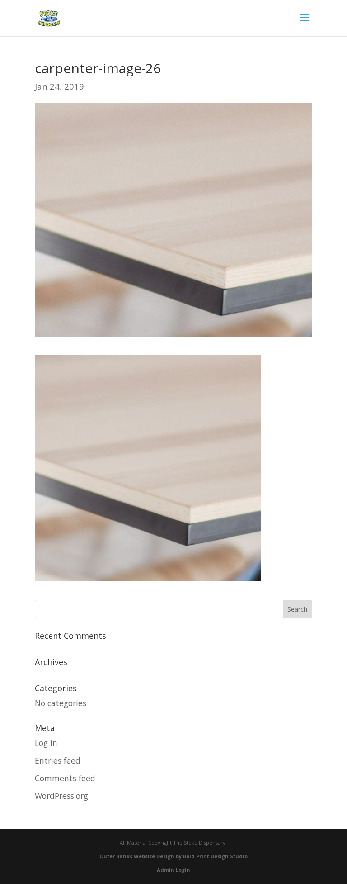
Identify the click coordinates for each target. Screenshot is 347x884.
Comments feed (65, 778)
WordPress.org (61, 795)
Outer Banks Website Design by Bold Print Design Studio (173, 856)
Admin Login (173, 869)
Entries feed (57, 760)
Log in (46, 742)
